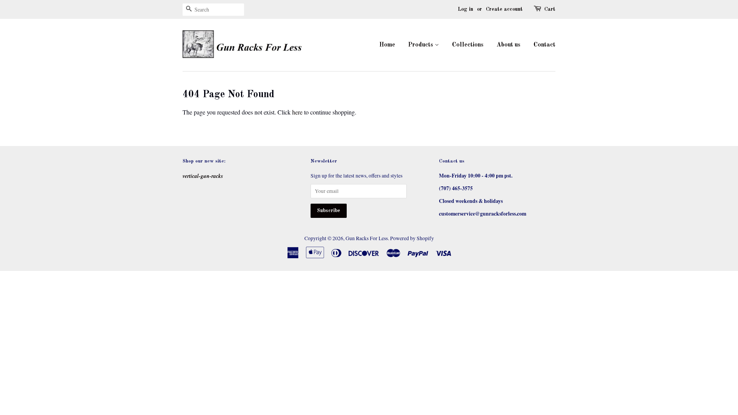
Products (421, 45)
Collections (468, 45)
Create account (504, 9)
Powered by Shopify (412, 238)
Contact (544, 45)
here (297, 112)
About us (508, 45)
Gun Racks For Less (367, 238)
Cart (549, 9)
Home (387, 45)
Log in (465, 9)
